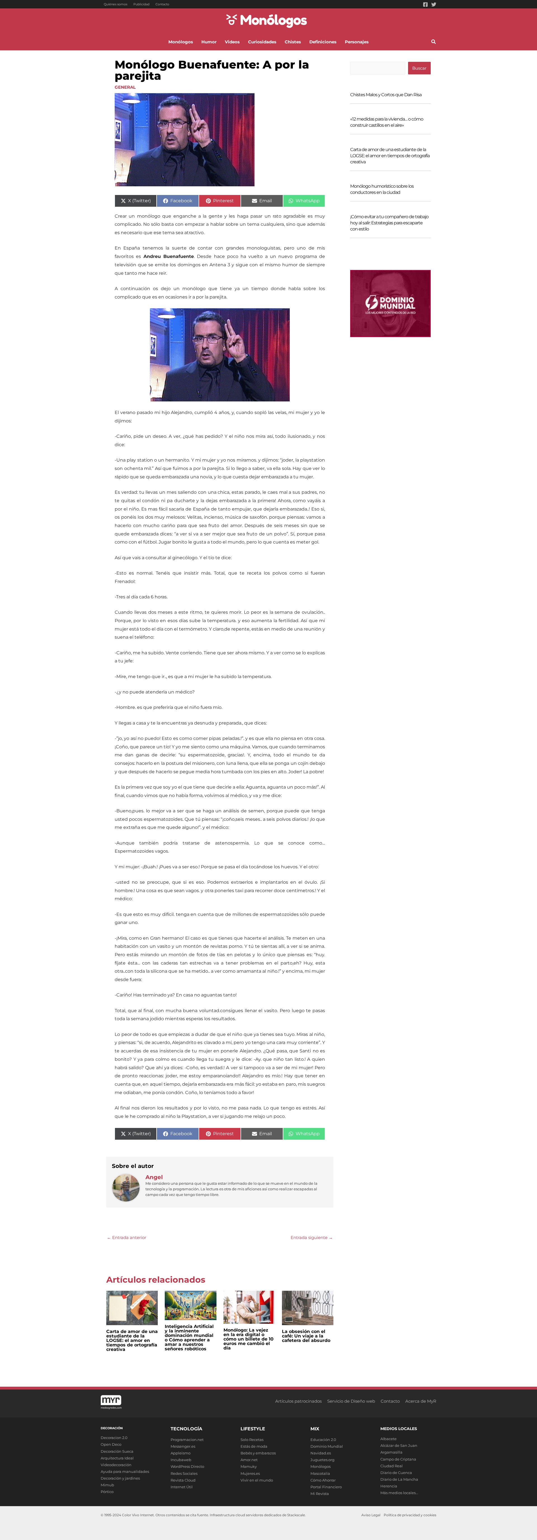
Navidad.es (320, 1453)
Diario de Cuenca (396, 1472)
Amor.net (249, 1459)
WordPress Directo (187, 1466)
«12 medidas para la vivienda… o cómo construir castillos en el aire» (386, 122)
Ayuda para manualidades (125, 1471)
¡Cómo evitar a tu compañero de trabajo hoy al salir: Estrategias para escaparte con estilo (389, 223)
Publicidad (141, 4)
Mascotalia (320, 1473)
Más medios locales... (399, 1492)
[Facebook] (425, 4)
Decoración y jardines (120, 1478)
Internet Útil (182, 1487)
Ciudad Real (391, 1466)
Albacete (388, 1438)
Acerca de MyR (420, 1401)
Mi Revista (319, 1493)
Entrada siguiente (312, 1237)
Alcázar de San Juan (398, 1445)
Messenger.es (183, 1446)
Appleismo (180, 1453)
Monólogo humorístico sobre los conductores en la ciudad (382, 189)
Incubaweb (181, 1459)
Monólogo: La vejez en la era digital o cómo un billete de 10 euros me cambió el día (248, 1339)
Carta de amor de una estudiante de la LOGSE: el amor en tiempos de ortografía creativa (132, 1340)
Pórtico (107, 1491)
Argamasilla (391, 1452)
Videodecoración (116, 1465)
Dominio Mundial (326, 1446)
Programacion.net (187, 1439)
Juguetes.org (322, 1459)
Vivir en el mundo (257, 1480)
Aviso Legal (370, 1515)
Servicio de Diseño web (351, 1401)
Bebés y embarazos (258, 1453)
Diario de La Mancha (399, 1479)
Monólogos (320, 1466)
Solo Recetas (252, 1439)
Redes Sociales (184, 1473)
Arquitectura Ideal (117, 1458)
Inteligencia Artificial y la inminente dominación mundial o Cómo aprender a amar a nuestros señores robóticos (189, 1337)
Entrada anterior (126, 1237)
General (125, 87)
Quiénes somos (115, 4)
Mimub (107, 1485)
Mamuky (249, 1466)
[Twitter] (433, 4)
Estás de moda (254, 1446)
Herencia (388, 1486)
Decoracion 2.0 (114, 1437)
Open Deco (111, 1444)
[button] (433, 42)
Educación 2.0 (323, 1439)
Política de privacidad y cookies (410, 1515)
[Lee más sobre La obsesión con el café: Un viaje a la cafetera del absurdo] (307, 1307)
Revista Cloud (183, 1480)
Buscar (419, 68)
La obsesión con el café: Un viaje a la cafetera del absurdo (306, 1336)
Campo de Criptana (398, 1459)
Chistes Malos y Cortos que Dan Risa (385, 94)
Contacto (162, 4)
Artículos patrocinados (298, 1401)
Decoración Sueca (117, 1451)
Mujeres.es (250, 1473)
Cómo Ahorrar (323, 1480)
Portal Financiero (326, 1487)
